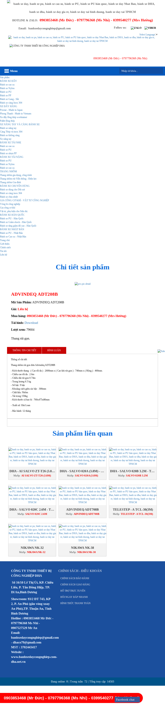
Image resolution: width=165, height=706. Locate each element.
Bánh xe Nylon (7, 88)
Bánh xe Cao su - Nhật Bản (13, 236)
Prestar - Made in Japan (11, 110)
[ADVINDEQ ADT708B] (82, 495)
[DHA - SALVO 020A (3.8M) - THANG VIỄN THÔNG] (82, 457)
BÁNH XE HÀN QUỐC (12, 214)
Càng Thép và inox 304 (11, 131)
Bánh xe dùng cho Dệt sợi (12, 189)
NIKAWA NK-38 (82, 547)
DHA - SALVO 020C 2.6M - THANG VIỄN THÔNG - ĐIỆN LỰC (32, 509)
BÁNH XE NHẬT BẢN (12, 229)
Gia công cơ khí (7, 207)
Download (31, 322)
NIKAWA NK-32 (32, 547)
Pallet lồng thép (7, 120)
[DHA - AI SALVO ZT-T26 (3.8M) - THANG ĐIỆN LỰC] (32, 457)
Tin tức (3, 251)
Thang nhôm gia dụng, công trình (16, 175)
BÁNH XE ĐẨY (8, 81)
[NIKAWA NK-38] (82, 533)
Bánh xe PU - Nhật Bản (11, 233)
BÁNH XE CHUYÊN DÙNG (15, 186)
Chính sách (5, 247)
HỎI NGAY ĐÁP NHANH (74, 597)
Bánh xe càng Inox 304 (11, 102)
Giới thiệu (4, 243)
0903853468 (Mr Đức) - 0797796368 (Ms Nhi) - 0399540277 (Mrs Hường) (76, 316)
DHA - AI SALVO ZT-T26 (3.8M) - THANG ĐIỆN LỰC (32, 471)
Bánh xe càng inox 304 (11, 193)
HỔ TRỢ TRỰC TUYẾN (72, 590)
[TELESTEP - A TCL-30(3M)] (133, 495)
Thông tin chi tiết (24, 350)
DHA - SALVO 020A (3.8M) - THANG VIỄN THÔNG (82, 471)
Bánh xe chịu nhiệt (9, 196)
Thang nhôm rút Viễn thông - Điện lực (18, 178)
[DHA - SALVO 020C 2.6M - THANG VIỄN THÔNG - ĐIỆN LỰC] (32, 495)
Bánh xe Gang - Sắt (9, 99)
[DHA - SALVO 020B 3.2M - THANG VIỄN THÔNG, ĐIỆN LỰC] (133, 457)
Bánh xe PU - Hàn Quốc (12, 218)
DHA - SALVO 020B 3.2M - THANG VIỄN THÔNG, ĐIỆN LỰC (133, 471)
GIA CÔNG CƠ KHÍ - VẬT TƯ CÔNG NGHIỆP (24, 200)
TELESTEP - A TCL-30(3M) (133, 509)
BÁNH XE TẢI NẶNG (11, 157)
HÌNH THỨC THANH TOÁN (75, 603)
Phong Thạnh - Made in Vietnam (15, 113)
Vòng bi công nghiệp (10, 204)
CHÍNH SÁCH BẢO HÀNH (74, 578)
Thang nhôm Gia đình (10, 182)
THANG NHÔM (8, 171)
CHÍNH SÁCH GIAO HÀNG (75, 584)
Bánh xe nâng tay (8, 128)
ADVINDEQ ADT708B (82, 509)
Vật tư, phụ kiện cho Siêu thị (13, 211)
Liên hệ (3, 254)
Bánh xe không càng (10, 135)
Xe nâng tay (5, 139)
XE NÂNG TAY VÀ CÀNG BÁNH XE (20, 124)
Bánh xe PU (6, 91)
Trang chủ (5, 240)
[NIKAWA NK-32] (32, 533)
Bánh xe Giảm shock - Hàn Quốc (16, 222)
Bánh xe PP (5, 95)
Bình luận (54, 350)
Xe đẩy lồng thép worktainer (13, 117)
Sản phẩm (4, 77)
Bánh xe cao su (7, 84)
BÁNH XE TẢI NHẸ (10, 142)
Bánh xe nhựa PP (8, 153)
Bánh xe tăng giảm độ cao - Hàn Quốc (18, 225)
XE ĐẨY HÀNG (8, 106)
